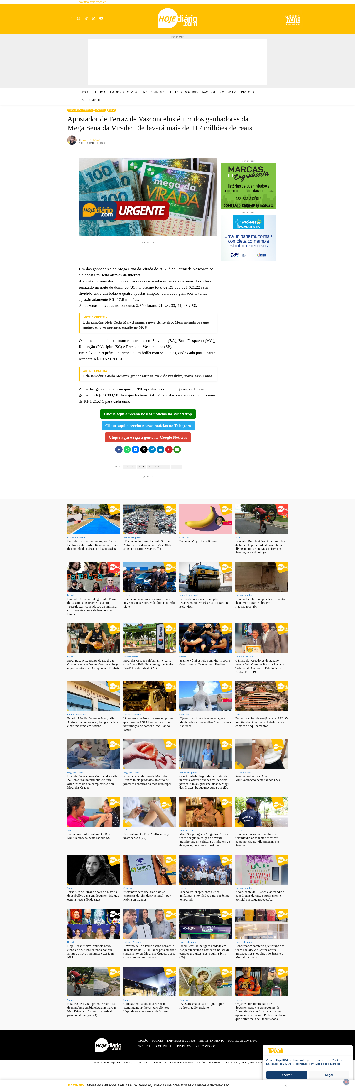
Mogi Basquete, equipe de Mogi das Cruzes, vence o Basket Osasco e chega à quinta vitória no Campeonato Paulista (93, 664)
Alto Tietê (129, 467)
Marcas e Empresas (132, 537)
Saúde (70, 830)
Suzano (182, 657)
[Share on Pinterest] (169, 449)
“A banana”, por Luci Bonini (198, 541)
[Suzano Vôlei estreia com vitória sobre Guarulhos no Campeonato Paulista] (205, 638)
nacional (176, 467)
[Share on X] (144, 449)
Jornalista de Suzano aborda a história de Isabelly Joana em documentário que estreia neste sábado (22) (93, 895)
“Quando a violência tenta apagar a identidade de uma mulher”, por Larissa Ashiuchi (205, 722)
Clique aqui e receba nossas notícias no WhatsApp (148, 414)
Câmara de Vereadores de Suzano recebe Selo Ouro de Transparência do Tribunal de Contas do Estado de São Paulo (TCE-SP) (260, 666)
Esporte (71, 657)
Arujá (237, 714)
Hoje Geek (72, 942)
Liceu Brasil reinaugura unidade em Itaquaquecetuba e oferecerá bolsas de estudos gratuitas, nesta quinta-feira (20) (204, 951)
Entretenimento (130, 657)
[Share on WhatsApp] (127, 449)
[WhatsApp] (94, 19)
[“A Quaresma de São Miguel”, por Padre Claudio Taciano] (205, 981)
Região (111, 110)
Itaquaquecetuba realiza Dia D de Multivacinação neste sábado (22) (89, 836)
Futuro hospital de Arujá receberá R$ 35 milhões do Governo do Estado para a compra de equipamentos (261, 722)
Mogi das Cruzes (75, 772)
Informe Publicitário (76, 714)
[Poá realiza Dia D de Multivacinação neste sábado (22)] (149, 812)
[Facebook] (71, 19)
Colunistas (184, 537)
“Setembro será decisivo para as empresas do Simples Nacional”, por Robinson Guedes (147, 895)
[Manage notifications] (346, 1082)
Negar (329, 1075)
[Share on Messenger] (135, 449)
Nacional (100, 110)
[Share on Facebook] (119, 449)
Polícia (126, 595)
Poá (125, 830)
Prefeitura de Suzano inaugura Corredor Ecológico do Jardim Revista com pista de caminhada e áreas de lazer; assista (93, 544)
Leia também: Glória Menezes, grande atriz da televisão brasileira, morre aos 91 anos (147, 376)
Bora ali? (239, 537)
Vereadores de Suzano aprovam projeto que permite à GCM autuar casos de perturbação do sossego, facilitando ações (149, 724)
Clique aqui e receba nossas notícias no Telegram (148, 425)
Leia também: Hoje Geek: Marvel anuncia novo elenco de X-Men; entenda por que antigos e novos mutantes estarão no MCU (146, 325)
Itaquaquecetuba (243, 595)
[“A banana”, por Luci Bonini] (205, 519)
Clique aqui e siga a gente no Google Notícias (148, 437)
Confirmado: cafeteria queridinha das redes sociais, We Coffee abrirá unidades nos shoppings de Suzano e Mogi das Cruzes (259, 951)
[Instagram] (79, 19)
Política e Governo (76, 537)
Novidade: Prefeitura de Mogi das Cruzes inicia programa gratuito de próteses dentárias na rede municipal (147, 780)
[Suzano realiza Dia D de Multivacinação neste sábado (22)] (261, 754)
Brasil (141, 467)
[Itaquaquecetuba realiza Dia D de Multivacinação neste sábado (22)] (93, 812)
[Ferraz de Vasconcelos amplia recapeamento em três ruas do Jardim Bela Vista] (205, 577)
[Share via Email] (177, 449)
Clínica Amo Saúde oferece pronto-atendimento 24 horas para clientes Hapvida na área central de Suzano (146, 1007)
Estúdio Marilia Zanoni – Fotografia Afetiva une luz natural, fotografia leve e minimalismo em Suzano (92, 722)
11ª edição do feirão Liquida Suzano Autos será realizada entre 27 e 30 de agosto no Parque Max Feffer (147, 544)
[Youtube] (101, 19)
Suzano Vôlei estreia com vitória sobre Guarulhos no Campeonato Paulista (204, 662)
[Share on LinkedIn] (160, 449)
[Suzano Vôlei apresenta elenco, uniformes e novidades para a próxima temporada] (205, 869)
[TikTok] (86, 19)
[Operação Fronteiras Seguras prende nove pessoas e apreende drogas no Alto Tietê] (149, 577)
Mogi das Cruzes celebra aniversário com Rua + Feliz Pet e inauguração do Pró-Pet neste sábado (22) (148, 664)
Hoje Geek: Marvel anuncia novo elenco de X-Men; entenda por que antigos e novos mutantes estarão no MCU (91, 951)
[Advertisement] (177, 62)
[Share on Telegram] (152, 449)
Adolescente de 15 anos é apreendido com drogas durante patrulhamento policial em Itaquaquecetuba (259, 895)
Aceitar (287, 1075)
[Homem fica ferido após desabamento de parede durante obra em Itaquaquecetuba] (261, 577)
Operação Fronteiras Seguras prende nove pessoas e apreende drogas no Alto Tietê (149, 602)
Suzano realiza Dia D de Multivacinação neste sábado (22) (257, 778)
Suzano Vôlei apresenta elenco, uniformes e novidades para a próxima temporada (204, 895)
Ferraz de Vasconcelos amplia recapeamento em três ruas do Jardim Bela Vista (203, 602)
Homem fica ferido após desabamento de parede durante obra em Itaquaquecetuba (260, 602)
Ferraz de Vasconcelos (80, 110)
